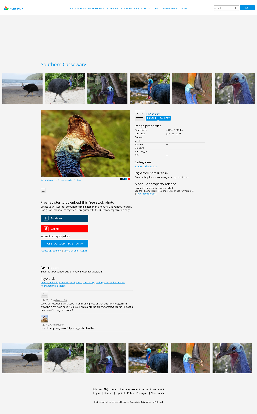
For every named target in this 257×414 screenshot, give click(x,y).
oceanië (61, 285)
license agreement (129, 389)
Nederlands (157, 393)
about (160, 389)
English (97, 393)
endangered (102, 282)
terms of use (149, 193)
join (247, 8)
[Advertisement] (128, 37)
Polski (130, 393)
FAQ (136, 8)
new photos (96, 8)
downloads (66, 180)
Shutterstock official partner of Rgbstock (112, 402)
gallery (165, 118)
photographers (166, 8)
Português (142, 393)
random (126, 8)
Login (183, 8)
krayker (59, 324)
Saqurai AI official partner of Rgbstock (146, 402)
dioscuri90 (61, 300)
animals (53, 282)
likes (79, 180)
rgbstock (16, 8)
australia (152, 166)
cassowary (88, 282)
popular (113, 8)
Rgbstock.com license (151, 173)
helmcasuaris (117, 282)
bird (72, 282)
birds (79, 282)
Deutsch (108, 393)
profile (151, 118)
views (50, 180)
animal (44, 282)
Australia (64, 282)
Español (120, 393)
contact (147, 8)
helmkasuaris (48, 285)
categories (78, 8)
